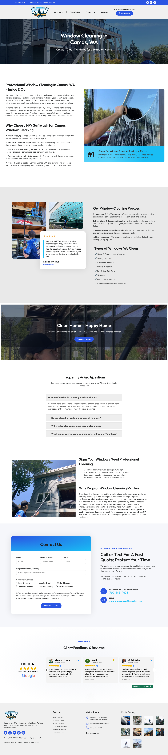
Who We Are (75, 12)
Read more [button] (89, 680)
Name (18, 557)
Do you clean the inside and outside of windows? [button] (76, 417)
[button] (154, 670)
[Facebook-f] (147, 2)
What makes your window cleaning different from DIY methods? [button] (84, 433)
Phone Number (46, 557)
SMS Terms (45, 598)
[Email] (103, 600)
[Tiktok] (19, 733)
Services (57, 12)
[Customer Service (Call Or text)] (103, 591)
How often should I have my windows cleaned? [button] (75, 397)
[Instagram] (151, 2)
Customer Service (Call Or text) (123, 589)
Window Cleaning (25, 586)
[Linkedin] (23, 733)
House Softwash (44, 583)
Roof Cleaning (24, 583)
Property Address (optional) (27, 568)
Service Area (92, 732)
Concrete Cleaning (45, 586)
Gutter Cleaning (63, 583)
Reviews (104, 12)
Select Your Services (24, 580)
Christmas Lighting (65, 586)
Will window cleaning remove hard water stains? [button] (76, 425)
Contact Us (90, 12)
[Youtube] (154, 2)
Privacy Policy (55, 598)
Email (66, 557)
